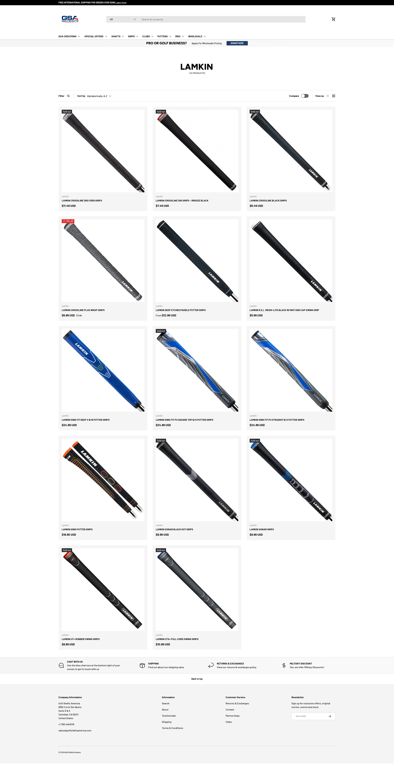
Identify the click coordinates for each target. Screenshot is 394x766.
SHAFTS (116, 36)
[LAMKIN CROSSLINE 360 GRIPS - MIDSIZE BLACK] (197, 151)
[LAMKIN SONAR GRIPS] (291, 480)
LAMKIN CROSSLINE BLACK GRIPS (268, 200)
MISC (178, 36)
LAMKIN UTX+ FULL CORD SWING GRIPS (177, 639)
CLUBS (146, 36)
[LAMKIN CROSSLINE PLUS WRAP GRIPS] (103, 260)
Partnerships (233, 715)
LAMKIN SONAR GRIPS (262, 529)
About (165, 709)
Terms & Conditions (172, 727)
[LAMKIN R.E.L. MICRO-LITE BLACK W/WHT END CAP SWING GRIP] (291, 260)
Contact (230, 709)
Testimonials (169, 715)
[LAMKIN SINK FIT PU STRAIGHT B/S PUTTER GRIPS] (291, 370)
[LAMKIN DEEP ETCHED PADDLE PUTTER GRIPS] (197, 260)
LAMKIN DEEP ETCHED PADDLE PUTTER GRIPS (181, 310)
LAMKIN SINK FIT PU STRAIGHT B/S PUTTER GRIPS (277, 419)
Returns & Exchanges (237, 703)
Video (229, 721)
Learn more (121, 2)
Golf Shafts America (72, 752)
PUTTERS (162, 36)
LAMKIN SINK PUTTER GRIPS (77, 529)
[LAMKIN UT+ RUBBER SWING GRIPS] (103, 589)
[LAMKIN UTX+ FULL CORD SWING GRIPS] (197, 589)
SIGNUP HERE (237, 43)
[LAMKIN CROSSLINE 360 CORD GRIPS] (103, 151)
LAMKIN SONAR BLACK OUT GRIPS (174, 529)
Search (165, 703)
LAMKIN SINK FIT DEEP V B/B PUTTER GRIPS (86, 419)
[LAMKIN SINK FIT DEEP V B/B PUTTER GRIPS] (103, 370)
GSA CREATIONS (67, 36)
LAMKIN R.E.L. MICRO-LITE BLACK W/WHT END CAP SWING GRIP (284, 310)
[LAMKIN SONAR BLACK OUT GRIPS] (197, 480)
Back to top (197, 679)
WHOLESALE (195, 36)
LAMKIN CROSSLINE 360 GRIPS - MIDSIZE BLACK (182, 200)
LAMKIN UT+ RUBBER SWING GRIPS (81, 639)
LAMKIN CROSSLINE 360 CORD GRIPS (82, 200)
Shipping (166, 721)
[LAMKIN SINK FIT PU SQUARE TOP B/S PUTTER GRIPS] (197, 370)
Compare (294, 95)
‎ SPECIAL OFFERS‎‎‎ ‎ (94, 36)
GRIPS (131, 36)
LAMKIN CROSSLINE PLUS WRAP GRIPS (83, 310)
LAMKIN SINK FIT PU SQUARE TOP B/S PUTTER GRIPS (184, 419)
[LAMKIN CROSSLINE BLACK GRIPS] (291, 151)
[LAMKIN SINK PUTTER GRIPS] (103, 480)
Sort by (81, 95)
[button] (333, 19)
